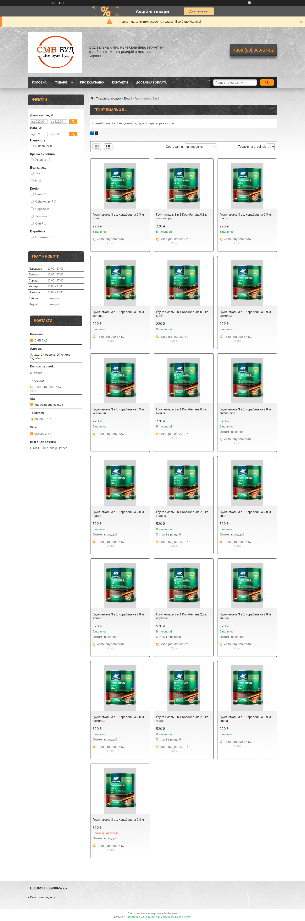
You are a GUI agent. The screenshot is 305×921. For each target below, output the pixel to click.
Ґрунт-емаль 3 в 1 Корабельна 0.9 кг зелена (118, 313)
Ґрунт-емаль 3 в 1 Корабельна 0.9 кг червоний (118, 411)
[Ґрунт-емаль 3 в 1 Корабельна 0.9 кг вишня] (183, 380)
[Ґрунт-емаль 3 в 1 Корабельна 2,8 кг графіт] (120, 483)
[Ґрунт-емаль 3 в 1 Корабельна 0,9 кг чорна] (247, 688)
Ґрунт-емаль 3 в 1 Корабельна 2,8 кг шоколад (118, 718)
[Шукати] (267, 82)
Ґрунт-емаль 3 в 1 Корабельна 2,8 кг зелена (182, 513)
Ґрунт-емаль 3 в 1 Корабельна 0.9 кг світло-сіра (182, 216)
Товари (61, 82)
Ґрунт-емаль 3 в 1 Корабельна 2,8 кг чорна (182, 718)
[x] (96, 133)
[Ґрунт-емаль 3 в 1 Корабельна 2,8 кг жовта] (120, 585)
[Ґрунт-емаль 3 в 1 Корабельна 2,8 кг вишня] (247, 585)
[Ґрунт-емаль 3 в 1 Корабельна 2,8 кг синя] (247, 483)
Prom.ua (172, 913)
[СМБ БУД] (55, 52)
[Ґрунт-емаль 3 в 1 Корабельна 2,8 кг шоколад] (120, 688)
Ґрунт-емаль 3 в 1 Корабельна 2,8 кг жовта (118, 616)
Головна (39, 82)
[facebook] (92, 133)
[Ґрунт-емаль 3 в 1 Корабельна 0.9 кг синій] (183, 283)
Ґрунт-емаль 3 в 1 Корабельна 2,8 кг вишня (245, 616)
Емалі (128, 98)
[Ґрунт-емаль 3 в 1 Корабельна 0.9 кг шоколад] (247, 283)
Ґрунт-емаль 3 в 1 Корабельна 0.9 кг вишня (182, 411)
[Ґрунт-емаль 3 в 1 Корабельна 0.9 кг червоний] (120, 380)
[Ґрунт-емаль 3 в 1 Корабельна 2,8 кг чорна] (183, 688)
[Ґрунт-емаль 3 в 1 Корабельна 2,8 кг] (120, 791)
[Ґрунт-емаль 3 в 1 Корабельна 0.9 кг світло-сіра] (183, 186)
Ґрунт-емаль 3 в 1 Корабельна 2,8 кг (118, 819)
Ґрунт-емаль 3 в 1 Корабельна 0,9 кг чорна (245, 718)
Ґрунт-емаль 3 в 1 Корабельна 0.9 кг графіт (245, 216)
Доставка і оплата (151, 82)
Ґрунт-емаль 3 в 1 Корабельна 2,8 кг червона (182, 616)
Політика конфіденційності (175, 917)
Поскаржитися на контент (142, 917)
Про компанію (92, 82)
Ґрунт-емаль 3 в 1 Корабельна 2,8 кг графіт (118, 513)
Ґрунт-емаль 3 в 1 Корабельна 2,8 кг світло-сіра (245, 411)
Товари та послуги (108, 98)
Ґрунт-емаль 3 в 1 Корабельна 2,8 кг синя (245, 513)
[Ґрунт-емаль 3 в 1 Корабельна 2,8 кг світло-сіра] (247, 380)
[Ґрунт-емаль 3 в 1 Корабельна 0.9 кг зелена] (120, 283)
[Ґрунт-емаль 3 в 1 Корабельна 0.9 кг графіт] (247, 186)
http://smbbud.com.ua (48, 404)
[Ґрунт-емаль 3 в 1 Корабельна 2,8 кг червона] (183, 585)
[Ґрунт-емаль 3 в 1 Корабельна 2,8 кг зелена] (183, 483)
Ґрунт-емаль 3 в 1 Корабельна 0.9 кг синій (182, 313)
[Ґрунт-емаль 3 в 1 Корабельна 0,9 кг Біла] (120, 186)
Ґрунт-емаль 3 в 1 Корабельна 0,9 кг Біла (118, 216)
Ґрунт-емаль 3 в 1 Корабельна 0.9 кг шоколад (245, 313)
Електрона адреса (42, 897)
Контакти (120, 82)
